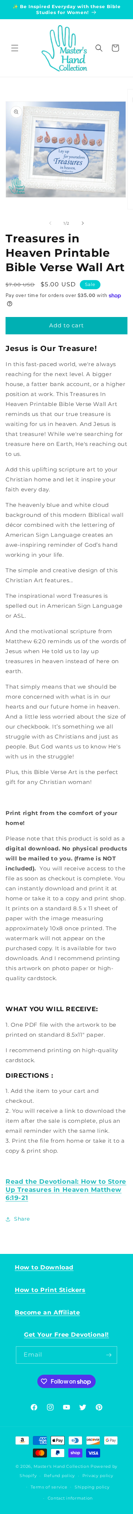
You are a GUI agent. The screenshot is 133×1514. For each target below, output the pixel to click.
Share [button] (22, 1218)
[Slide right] (83, 223)
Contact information (70, 1498)
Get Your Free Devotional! (66, 1334)
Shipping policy (92, 1487)
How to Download (44, 1267)
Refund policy (59, 1475)
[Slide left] (50, 223)
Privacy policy (97, 1475)
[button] (15, 48)
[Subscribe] (108, 1355)
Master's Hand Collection (61, 1466)
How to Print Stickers (50, 1289)
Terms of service (49, 1487)
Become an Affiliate (47, 1312)
